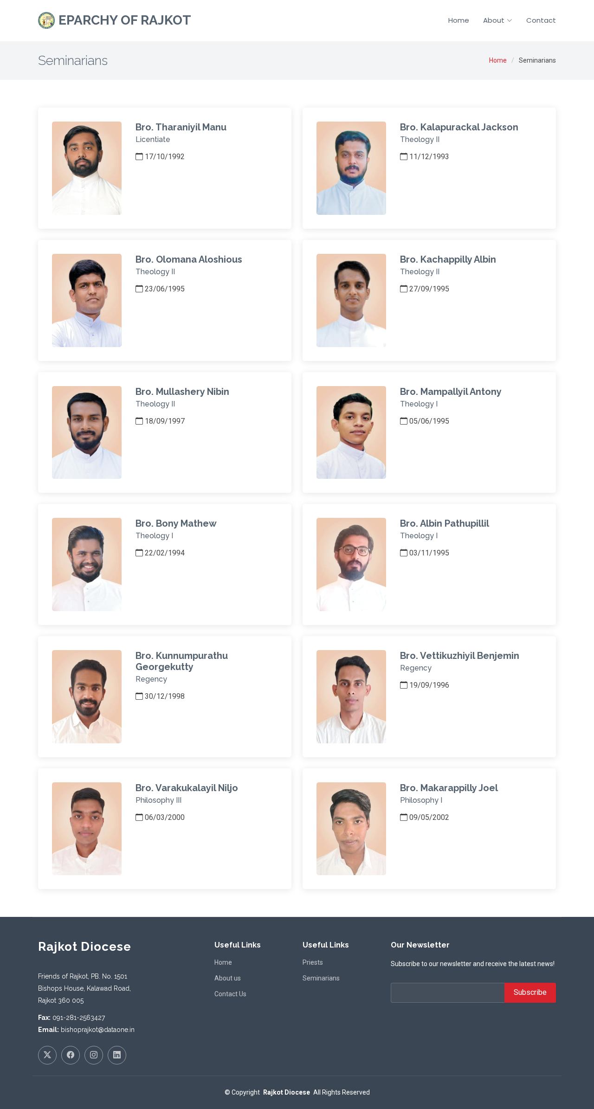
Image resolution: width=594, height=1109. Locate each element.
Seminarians (321, 978)
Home (458, 20)
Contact (541, 20)
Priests (313, 962)
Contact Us (230, 994)
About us (227, 978)
